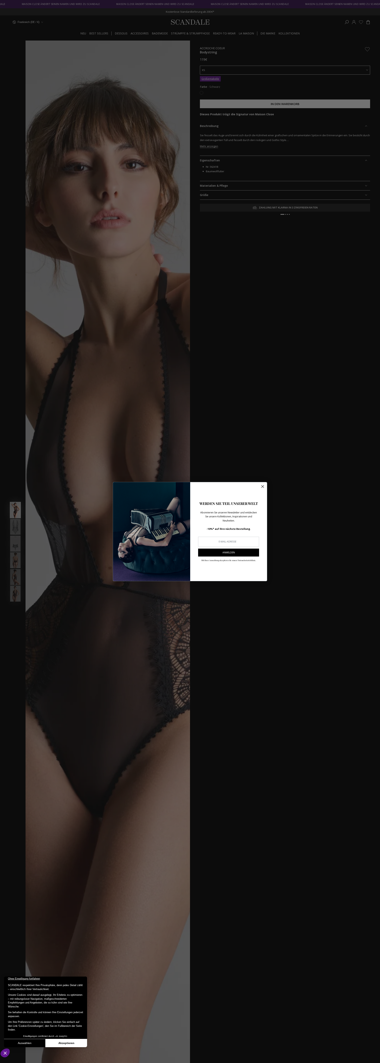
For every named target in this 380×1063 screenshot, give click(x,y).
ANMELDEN (228, 552)
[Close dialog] (263, 486)
